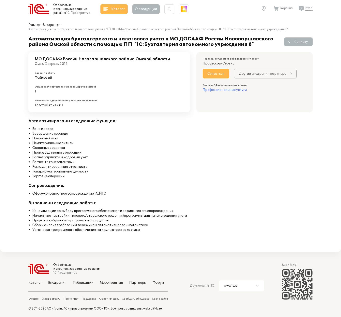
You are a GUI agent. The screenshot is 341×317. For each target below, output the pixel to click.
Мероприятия (111, 283)
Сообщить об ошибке (135, 298)
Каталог (35, 283)
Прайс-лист (71, 298)
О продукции (146, 9)
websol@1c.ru (152, 308)
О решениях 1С (51, 298)
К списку (300, 42)
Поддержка (89, 298)
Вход (309, 8)
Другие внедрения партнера (263, 74)
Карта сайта (160, 298)
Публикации (83, 283)
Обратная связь (109, 298)
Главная (34, 25)
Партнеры (137, 283)
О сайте (33, 298)
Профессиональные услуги (225, 90)
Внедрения (51, 25)
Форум (158, 283)
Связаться (216, 74)
